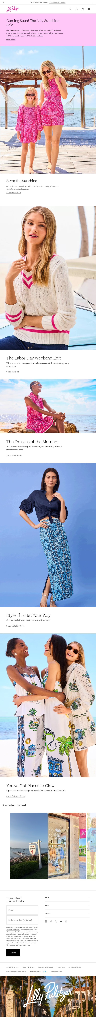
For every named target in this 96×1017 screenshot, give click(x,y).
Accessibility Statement (45, 967)
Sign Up (13, 953)
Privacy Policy (30, 927)
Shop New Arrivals (13, 192)
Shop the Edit (12, 371)
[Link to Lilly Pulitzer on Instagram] (46, 921)
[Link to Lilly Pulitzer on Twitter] (56, 921)
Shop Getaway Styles (15, 796)
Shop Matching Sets (15, 626)
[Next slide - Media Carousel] (91, 842)
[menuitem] (70, 8)
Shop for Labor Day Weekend (58, 2)
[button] (92, 2)
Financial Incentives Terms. (21, 945)
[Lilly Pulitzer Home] (12, 8)
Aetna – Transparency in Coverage (16, 971)
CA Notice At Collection (75, 967)
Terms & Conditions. (13, 929)
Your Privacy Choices (36, 971)
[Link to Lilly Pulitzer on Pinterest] (66, 921)
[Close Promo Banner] (3, 2)
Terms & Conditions (28, 967)
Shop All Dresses (14, 455)
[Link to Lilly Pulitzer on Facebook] (51, 921)
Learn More (11, 39)
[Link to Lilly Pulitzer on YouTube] (61, 921)
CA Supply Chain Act (56, 971)
